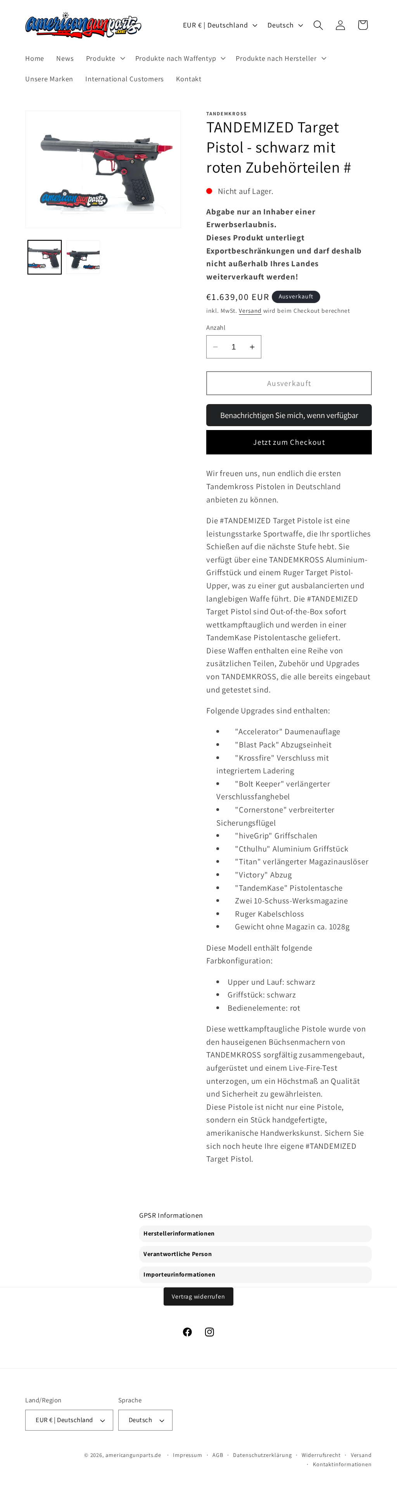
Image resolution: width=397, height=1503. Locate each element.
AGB (217, 1454)
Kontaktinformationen (342, 1464)
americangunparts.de (133, 1454)
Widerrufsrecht (321, 1454)
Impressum (187, 1454)
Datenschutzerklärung (262, 1454)
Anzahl (215, 327)
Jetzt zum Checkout (289, 442)
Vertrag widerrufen (198, 1296)
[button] (104, 58)
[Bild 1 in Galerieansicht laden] (45, 257)
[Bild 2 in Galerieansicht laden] (83, 257)
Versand (250, 310)
